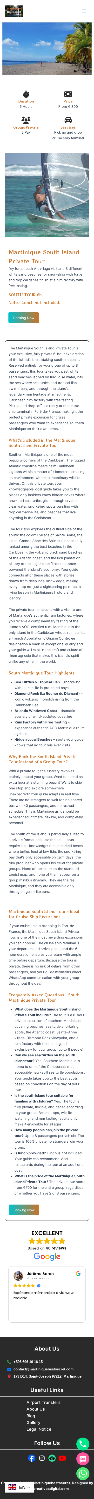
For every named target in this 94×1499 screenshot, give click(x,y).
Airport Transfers (43, 1402)
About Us (36, 1409)
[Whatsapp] (82, 1473)
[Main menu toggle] (84, 11)
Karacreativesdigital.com (47, 1489)
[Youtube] (62, 1458)
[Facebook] (31, 1458)
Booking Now (23, 318)
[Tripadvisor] (52, 1458)
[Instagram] (42, 1458)
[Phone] (82, 1444)
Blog (31, 1415)
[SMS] (82, 1458)
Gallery (33, 1422)
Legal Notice (39, 1429)
